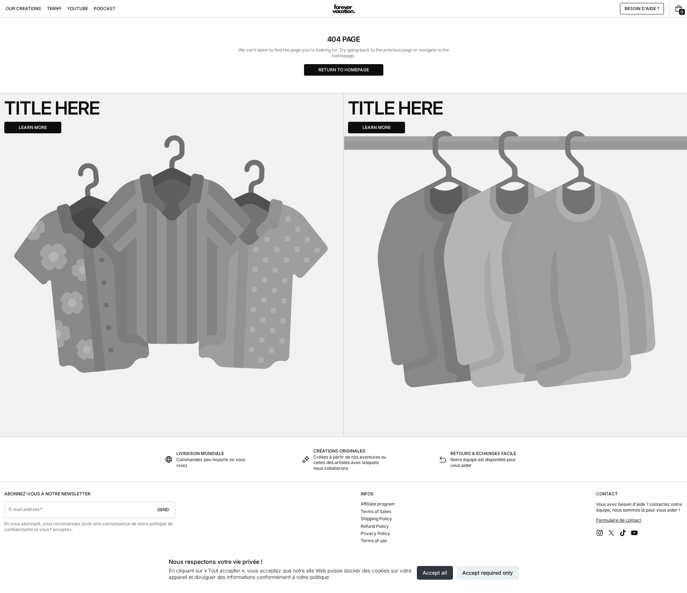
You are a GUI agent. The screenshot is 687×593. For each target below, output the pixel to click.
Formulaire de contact (618, 520)
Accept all (435, 573)
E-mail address (24, 509)
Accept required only (487, 573)
